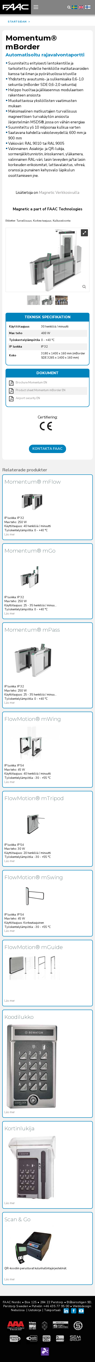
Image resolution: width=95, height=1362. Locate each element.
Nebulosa (18, 1310)
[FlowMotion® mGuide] (32, 966)
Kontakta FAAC (47, 448)
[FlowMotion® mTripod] (32, 822)
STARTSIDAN (17, 21)
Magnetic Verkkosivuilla (59, 192)
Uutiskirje (35, 1310)
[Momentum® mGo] (32, 574)
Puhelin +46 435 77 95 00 (50, 1306)
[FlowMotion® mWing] (32, 743)
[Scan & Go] (32, 1245)
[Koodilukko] (32, 1066)
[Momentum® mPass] (32, 658)
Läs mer (9, 535)
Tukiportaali (52, 1310)
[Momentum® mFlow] (32, 500)
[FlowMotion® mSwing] (32, 896)
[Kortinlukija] (32, 1167)
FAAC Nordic (15, 7)
